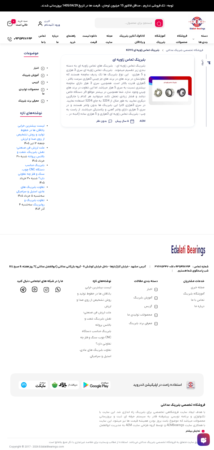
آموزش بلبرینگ (30, 75)
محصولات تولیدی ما (139, 315)
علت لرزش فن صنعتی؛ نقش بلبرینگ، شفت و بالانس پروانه (30, 152)
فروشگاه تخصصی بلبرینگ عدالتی (184, 50)
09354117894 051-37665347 (172, 266)
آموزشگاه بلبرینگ (160, 39)
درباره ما (55, 39)
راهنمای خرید (70, 39)
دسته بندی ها (203, 39)
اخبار (36, 68)
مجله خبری (197, 287)
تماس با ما (42, 39)
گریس (35, 82)
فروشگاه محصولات (181, 39)
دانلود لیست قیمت (90, 39)
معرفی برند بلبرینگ (28, 101)
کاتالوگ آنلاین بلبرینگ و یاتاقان (132, 39)
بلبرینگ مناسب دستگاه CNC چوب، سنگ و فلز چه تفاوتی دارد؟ (95, 337)
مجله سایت (109, 39)
